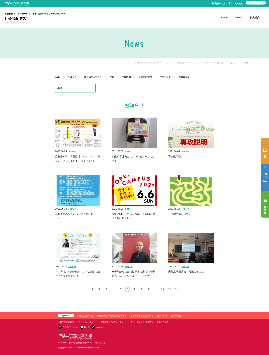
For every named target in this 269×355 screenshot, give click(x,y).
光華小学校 (162, 316)
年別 (59, 88)
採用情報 (149, 322)
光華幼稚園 (176, 316)
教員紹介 (255, 17)
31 (176, 289)
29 (162, 289)
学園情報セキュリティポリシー (114, 322)
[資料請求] (265, 151)
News (238, 17)
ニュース (234, 63)
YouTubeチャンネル (70, 327)
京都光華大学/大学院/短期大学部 (112, 316)
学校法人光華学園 (85, 316)
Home (224, 17)
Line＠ (86, 327)
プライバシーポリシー (87, 322)
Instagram (99, 327)
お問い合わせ (136, 322)
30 (169, 289)
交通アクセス (162, 322)
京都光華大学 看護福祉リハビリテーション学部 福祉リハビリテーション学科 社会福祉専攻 (179, 63)
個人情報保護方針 (67, 322)
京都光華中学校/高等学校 (141, 316)
